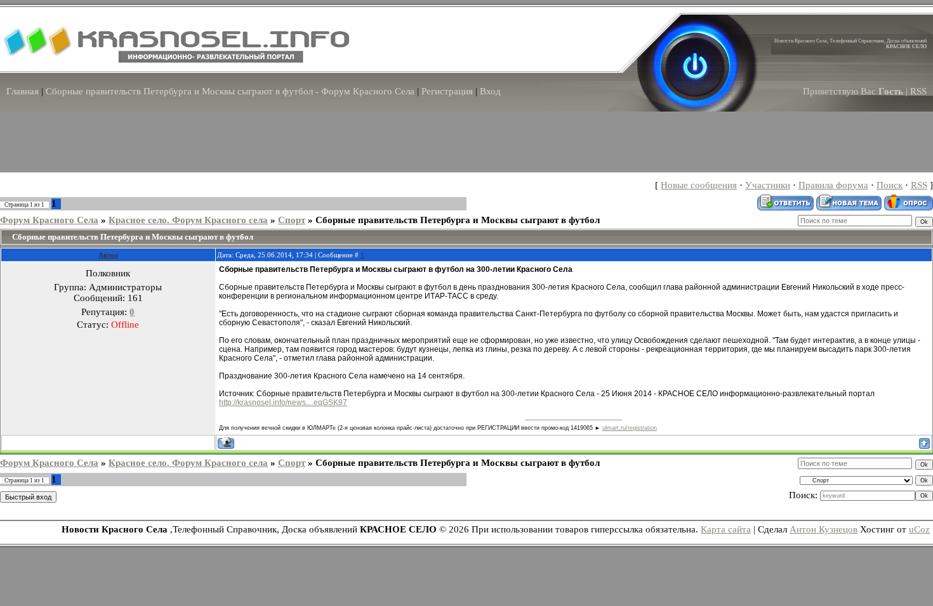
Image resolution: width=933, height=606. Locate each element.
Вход (490, 91)
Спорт (291, 220)
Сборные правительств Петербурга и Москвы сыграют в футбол (457, 220)
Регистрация (447, 91)
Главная (22, 91)
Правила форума (833, 185)
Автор (108, 255)
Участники (767, 185)
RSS (918, 91)
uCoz (919, 529)
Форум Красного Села (49, 220)
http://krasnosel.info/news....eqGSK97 (283, 402)
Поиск (890, 185)
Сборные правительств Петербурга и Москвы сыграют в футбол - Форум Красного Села (230, 91)
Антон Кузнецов (823, 529)
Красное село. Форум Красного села (188, 220)
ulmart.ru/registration (629, 428)
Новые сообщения (699, 185)
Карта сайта (726, 529)
